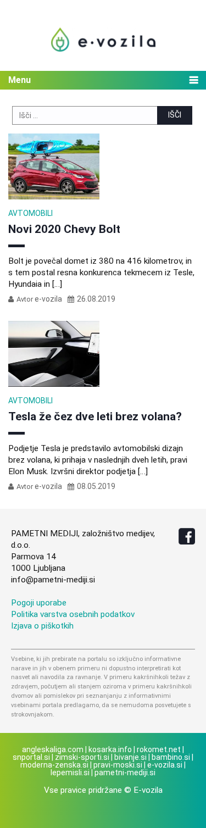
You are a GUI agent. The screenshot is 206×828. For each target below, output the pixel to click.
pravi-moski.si (117, 764)
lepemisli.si (70, 772)
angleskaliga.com (52, 749)
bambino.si (171, 757)
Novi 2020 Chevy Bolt (64, 229)
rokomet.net (159, 749)
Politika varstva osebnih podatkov (73, 614)
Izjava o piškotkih (42, 626)
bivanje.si (130, 757)
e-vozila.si (164, 764)
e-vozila (48, 298)
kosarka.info (110, 749)
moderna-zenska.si (54, 764)
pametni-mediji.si (124, 772)
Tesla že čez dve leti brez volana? (95, 416)
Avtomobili (30, 213)
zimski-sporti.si (82, 757)
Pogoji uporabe (38, 603)
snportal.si (31, 757)
